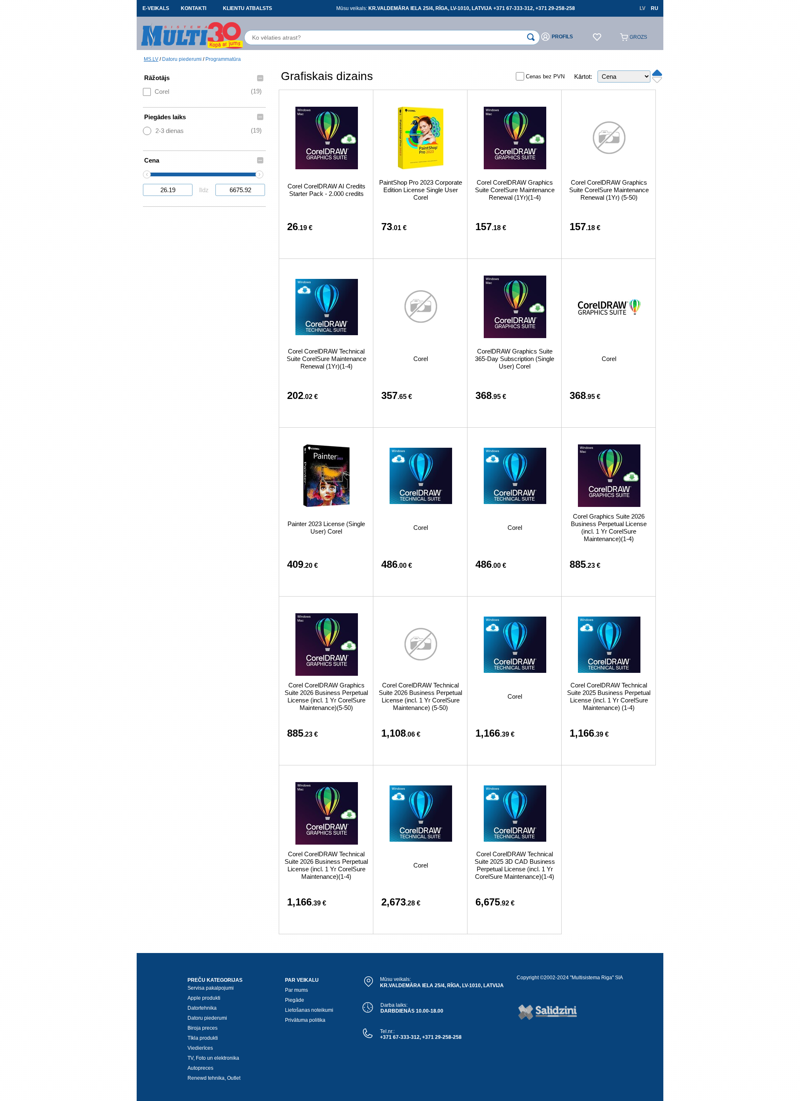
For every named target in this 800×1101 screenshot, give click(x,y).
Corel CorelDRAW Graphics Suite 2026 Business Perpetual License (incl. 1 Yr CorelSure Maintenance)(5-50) (326, 696)
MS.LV (151, 59)
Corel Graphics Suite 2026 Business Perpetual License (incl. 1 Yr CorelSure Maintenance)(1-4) (609, 527)
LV (642, 8)
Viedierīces (200, 1048)
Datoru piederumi (182, 59)
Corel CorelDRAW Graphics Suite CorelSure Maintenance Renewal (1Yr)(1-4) (515, 190)
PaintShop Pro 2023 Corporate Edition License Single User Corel (420, 190)
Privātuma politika (305, 1020)
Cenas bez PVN (545, 76)
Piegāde (294, 1000)
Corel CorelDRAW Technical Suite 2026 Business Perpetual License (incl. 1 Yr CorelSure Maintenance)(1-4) (326, 865)
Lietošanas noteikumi (309, 1010)
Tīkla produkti (203, 1038)
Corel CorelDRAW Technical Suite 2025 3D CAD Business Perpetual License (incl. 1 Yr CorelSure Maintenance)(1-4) (515, 865)
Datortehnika (202, 1008)
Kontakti (193, 8)
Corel (420, 358)
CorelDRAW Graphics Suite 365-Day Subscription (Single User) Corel (514, 359)
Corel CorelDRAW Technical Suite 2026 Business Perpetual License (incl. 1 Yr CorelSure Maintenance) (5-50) (420, 696)
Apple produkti (204, 998)
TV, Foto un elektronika (213, 1058)
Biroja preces (203, 1028)
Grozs (638, 37)
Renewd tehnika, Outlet (214, 1078)
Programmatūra (223, 59)
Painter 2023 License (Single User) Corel (326, 527)
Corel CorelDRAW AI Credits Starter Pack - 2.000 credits (326, 190)
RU (654, 8)
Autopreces (200, 1068)
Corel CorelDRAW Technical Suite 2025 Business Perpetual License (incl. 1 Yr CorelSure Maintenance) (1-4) (608, 696)
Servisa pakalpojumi (211, 988)
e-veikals (155, 8)
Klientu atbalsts (247, 8)
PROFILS (562, 37)
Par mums (296, 990)
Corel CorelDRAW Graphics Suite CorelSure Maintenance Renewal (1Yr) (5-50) (609, 190)
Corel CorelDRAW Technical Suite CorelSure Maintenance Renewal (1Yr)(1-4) (326, 359)
